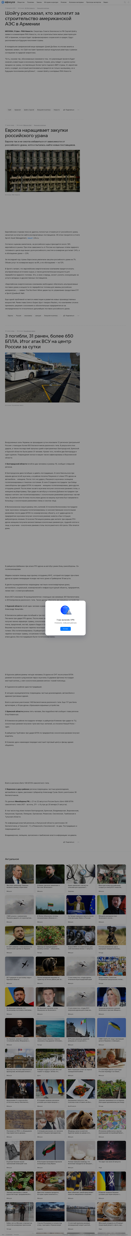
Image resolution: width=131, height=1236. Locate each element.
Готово (65, 629)
